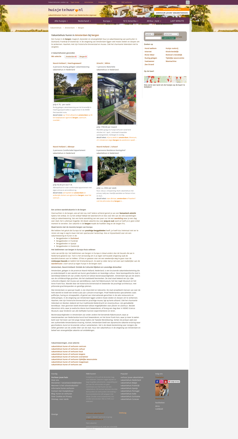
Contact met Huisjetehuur (62, 391)
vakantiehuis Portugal (130, 391)
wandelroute (56, 263)
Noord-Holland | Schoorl (107, 146)
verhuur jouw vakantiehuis (132, 377)
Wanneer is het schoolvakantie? (64, 385)
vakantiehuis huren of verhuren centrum (68, 346)
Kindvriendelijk (172, 51)
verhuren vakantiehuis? (95, 413)
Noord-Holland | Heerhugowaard (67, 63)
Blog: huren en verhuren (61, 393)
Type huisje (75, 2)
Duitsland (75, 238)
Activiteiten (89, 2)
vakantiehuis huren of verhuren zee (66, 364)
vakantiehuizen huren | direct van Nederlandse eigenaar (72, 15)
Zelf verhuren (127, 2)
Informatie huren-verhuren (62, 388)
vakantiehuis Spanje (129, 388)
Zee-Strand (149, 64)
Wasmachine (171, 61)
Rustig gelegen (151, 58)
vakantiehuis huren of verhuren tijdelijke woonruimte (74, 359)
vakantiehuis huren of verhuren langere (68, 354)
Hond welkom (150, 48)
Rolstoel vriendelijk (174, 55)
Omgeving (102, 2)
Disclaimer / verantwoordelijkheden (66, 383)
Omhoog (122, 413)
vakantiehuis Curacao (130, 399)
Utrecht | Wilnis (103, 63)
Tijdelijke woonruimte (175, 58)
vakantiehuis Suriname (130, 396)
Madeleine (159, 398)
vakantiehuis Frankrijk (130, 385)
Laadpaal (159, 409)
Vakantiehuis (55, 28)
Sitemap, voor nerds (60, 399)
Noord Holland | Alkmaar (63, 146)
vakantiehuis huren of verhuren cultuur (68, 349)
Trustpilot (159, 377)
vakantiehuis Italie (128, 393)
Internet (148, 51)
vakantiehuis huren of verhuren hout (67, 351)
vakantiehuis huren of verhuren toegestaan (69, 362)
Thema (113, 2)
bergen (95, 35)
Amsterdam (70, 28)
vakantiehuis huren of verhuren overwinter (69, 357)
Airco (157, 406)
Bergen (81, 28)
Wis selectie (56, 56)
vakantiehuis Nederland (131, 380)
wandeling (118, 218)
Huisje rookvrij (172, 48)
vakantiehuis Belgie (129, 383)
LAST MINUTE (177, 20)
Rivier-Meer (149, 55)
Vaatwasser (149, 61)
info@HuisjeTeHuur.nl (94, 419)
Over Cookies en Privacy (61, 396)
